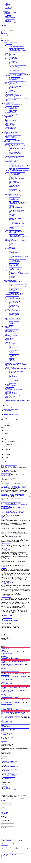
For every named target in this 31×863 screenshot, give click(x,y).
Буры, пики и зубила (15, 176)
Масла (11, 88)
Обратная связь (4, 812)
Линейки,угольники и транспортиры (19, 148)
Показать (5, 460)
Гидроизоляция (13, 289)
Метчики (11, 209)
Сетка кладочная (13, 305)
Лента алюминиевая (10, 439)
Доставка (8, 15)
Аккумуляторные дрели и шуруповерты (19, 249)
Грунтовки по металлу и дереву (17, 81)
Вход (4, 25)
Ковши (11, 243)
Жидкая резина (13, 62)
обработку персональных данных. (17, 742)
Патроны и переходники (15, 187)
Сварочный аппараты (14, 235)
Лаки (10, 63)
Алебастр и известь (14, 321)
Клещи (11, 205)
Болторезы (12, 198)
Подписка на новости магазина (8, 475)
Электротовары (7, 778)
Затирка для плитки (14, 313)
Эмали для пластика (14, 66)
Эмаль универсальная (14, 71)
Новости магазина (6, 482)
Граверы (11, 251)
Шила (11, 227)
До (16, 419)
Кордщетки (12, 177)
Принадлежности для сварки (16, 234)
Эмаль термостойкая (14, 70)
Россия (7, 456)
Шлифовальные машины (15, 267)
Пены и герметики (8, 763)
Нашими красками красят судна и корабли (11, 502)
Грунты (11, 59)
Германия (7, 454)
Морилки (11, 90)
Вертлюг (11, 369)
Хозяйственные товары (9, 777)
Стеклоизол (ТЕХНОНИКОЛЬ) (17, 298)
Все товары (8, 425)
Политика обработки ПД (9, 23)
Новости (8, 5)
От (1, 419)
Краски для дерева (14, 52)
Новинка (7, 449)
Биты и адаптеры (14, 174)
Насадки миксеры (14, 186)
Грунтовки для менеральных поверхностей (16, 79)
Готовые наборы (5, 485)
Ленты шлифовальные (15, 185)
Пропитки (12, 91)
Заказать (3, 718)
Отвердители (13, 110)
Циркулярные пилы (14, 265)
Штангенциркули (13, 154)
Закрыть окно (4, 750)
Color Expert (8, 431)
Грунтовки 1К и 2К (14, 108)
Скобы (11, 356)
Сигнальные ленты (14, 306)
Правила (11, 244)
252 (13, 411)
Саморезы (12, 355)
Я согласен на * (14, 742)
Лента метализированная (11, 441)
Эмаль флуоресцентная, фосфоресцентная (19, 74)
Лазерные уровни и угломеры (16, 147)
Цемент (11, 325)
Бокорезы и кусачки (14, 197)
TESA (6, 433)
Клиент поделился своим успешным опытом (12, 512)
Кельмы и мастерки (14, 241)
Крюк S (11, 375)
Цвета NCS (3, 568)
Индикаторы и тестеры (15, 272)
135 (12, 410)
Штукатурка (12, 317)
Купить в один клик (17, 840)
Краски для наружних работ (16, 48)
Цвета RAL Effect (5, 560)
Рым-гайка (12, 379)
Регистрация (6, 26)
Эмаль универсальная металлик (17, 73)
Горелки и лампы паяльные (16, 231)
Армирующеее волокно (15, 288)
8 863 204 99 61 (4, 813)
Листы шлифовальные (15, 195)
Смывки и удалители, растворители (18, 65)
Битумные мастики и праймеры (11, 767)
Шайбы (11, 358)
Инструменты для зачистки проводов (18, 273)
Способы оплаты (10, 17)
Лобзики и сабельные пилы (16, 255)
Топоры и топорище (14, 224)
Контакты (8, 8)
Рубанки (11, 219)
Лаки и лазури (13, 87)
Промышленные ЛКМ (8, 762)
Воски (11, 85)
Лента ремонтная (9, 442)
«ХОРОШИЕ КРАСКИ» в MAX (8, 470)
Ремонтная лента (9, 444)
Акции (5, 9)
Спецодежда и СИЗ (8, 773)
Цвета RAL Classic (5, 544)
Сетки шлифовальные (15, 220)
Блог (7, 3)
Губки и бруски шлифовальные (17, 202)
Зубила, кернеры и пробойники (17, 203)
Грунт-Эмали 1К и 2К (15, 107)
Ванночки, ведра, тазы (15, 166)
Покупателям (6, 13)
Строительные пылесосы (15, 260)
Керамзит (11, 322)
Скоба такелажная (14, 380)
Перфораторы (13, 257)
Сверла (11, 193)
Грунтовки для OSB (14, 77)
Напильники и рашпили (15, 211)
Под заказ (7, 423)
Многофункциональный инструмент (18, 256)
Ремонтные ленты (7, 413)
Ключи (11, 206)
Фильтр (2, 630)
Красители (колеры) (14, 49)
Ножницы (12, 214)
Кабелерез (12, 276)
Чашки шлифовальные (15, 173)
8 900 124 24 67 (4, 33)
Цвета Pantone (4, 519)
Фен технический (13, 264)
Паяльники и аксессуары (15, 278)
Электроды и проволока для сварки (18, 236)
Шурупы (12, 360)
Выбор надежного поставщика (8, 466)
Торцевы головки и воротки (16, 226)
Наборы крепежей (14, 354)
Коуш (10, 373)
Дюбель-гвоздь (13, 350)
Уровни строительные (15, 153)
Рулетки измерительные (15, 152)
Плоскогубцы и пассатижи (16, 218)
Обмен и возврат (10, 19)
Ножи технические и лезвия (17, 212)
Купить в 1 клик (5, 657)
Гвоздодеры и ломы (14, 201)
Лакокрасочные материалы (10, 761)
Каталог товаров (5, 40)
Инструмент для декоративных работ (19, 168)
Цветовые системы (5, 516)
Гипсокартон (13, 282)
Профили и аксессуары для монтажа (18, 284)
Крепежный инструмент (15, 207)
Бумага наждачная (14, 199)
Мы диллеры (9, 7)
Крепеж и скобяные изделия (10, 774)
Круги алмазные (13, 181)
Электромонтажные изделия (16, 402)
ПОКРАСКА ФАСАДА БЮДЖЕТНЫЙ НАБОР (12, 495)
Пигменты (12, 290)
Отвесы (11, 149)
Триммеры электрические (15, 261)
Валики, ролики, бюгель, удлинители (19, 165)
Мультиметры (13, 277)
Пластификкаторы (14, 292)
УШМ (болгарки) (14, 263)
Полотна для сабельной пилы (16, 191)
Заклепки (12, 352)
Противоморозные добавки (16, 293)
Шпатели (12, 247)
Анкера (11, 344)
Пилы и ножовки (14, 216)
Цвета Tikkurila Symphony (7, 583)
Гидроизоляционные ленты (10, 409)
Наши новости (4, 463)
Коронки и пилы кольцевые (16, 178)
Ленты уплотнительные (15, 301)
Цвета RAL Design (5, 550)
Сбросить (5, 461)
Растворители (13, 111)
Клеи (4, 765)
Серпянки (12, 303)
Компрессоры (12, 158)
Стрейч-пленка (7, 407)
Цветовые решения (11, 12)
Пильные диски (13, 189)
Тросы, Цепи (12, 383)
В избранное (4, 658)
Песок (11, 323)
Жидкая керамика (13, 61)
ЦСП (10, 285)
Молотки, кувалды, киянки (16, 210)
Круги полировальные (15, 182)
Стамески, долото (14, 222)
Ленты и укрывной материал (10, 769)
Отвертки (12, 215)
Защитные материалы (15, 86)
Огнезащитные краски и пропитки (18, 50)
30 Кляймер (12, 343)
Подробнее (3, 656)
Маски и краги (13, 232)
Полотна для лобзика (15, 190)
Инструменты (6, 770)
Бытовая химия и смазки (9, 775)
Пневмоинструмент (14, 160)
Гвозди (11, 348)
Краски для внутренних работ (17, 46)
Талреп (11, 381)
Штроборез (12, 268)
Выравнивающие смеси (15, 310)
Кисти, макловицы (14, 169)
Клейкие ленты (7, 410)
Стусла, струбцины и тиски (16, 223)
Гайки (11, 347)
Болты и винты (13, 346)
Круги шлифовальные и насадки (18, 183)
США (6, 457)
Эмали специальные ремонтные (17, 69)
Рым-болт (11, 377)
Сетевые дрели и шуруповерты (17, 259)
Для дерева (12, 54)
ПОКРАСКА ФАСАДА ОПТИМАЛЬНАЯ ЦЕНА (13, 487)
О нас (4, 1)
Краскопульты (13, 253)
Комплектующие (14, 157)
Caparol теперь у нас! (6, 473)
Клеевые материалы (14, 314)
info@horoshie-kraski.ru (6, 815)
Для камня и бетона (14, 56)
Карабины (12, 372)
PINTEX (7, 430)
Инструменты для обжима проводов (18, 274)
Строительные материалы (9, 771)
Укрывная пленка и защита (10, 414)
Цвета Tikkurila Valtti (6, 597)
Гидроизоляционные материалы (11, 766)
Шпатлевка (12, 315)
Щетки (11, 228)
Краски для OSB (13, 83)
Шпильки (11, 359)
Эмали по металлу (14, 67)
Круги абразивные (14, 180)
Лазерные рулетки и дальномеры (17, 145)
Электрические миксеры (15, 269)
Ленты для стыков (14, 302)
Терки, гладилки (13, 245)
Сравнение (11, 657)
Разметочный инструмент (16, 150)
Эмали (11, 45)
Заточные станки (13, 252)
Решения (5, 11)
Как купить (9, 16)
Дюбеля (11, 351)
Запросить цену (13, 854)
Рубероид (11, 297)
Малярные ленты (7, 411)
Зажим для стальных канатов (16, 371)
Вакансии (8, 4)
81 (17, 414)
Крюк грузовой (13, 376)
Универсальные (13, 57)
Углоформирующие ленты (16, 307)
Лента (6, 438)
